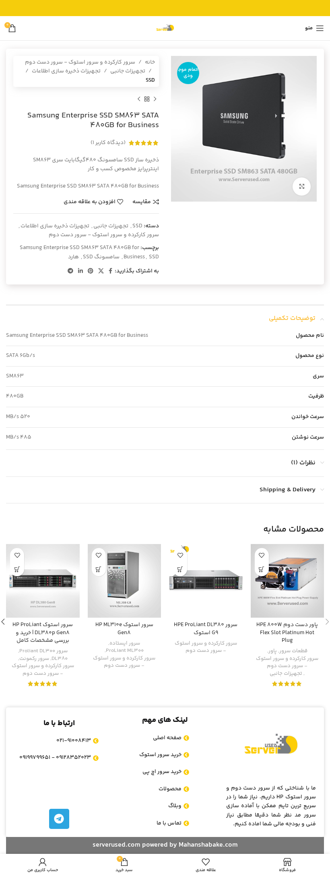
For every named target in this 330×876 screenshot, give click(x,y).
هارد (73, 257)
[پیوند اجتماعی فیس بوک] (110, 271)
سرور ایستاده (124, 643)
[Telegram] (59, 819)
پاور (272, 651)
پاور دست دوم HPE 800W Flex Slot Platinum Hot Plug (287, 632)
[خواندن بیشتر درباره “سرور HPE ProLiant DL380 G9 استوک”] (180, 569)
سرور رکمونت (34, 659)
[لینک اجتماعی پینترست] (90, 271)
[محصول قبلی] (155, 99)
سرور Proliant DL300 (43, 651)
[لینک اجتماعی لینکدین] (80, 271)
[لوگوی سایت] (165, 28)
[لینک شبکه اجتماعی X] (101, 271)
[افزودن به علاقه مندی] (262, 555)
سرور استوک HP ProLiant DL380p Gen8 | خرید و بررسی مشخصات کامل (42, 632)
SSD (150, 80)
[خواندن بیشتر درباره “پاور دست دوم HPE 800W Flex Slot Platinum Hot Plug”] (262, 569)
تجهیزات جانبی (127, 71)
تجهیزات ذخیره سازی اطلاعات (66, 71)
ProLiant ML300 (125, 651)
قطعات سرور (293, 651)
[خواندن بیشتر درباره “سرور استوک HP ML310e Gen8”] (99, 569)
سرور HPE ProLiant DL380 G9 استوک (205, 628)
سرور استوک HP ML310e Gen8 (124, 628)
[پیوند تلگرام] (70, 271)
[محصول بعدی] (139, 99)
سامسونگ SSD (101, 257)
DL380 (60, 659)
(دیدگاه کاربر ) (108, 142)
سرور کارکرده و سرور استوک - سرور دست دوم (80, 62)
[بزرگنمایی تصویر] (302, 186)
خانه (150, 62)
